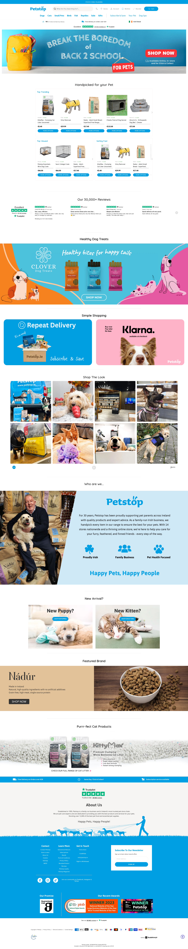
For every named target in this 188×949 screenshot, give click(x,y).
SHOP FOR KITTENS (128, 619)
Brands (64, 855)
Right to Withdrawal (83, 861)
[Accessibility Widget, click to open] (183, 937)
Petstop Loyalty (64, 869)
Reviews (64, 866)
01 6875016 (83, 853)
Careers (45, 858)
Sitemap (45, 860)
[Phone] (97, 9)
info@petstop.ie (83, 857)
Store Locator (45, 852)
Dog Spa (143, 15)
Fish (76, 15)
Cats (49, 15)
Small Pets (59, 15)
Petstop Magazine (64, 871)
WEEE (45, 863)
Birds (69, 15)
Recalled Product (64, 863)
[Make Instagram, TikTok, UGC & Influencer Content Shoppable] (173, 467)
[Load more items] (94, 468)
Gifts (100, 15)
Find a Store (82, 849)
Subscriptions (64, 852)
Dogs (42, 15)
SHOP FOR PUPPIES (60, 619)
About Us (45, 855)
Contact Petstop (45, 849)
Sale (93, 15)
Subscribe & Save (118, 15)
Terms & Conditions (64, 858)
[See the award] (91, 906)
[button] (31, 401)
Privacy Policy (64, 860)
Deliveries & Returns (64, 849)
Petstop (39, 929)
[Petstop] (38, 9)
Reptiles (84, 15)
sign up (131, 864)
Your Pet (132, 15)
